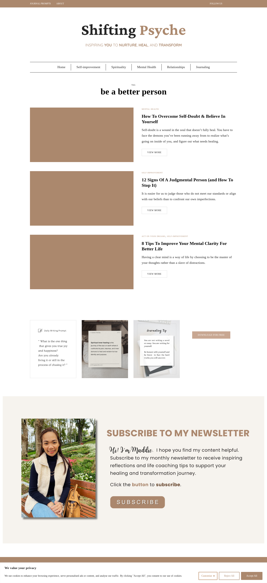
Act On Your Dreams (153, 236)
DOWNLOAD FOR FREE (211, 335)
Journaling (203, 67)
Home (61, 67)
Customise (206, 575)
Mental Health (146, 67)
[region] (133, 572)
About (60, 3)
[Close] (263, 565)
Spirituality (118, 67)
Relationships (176, 67)
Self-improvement (88, 67)
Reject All (229, 575)
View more (154, 152)
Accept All (251, 575)
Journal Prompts (40, 3)
